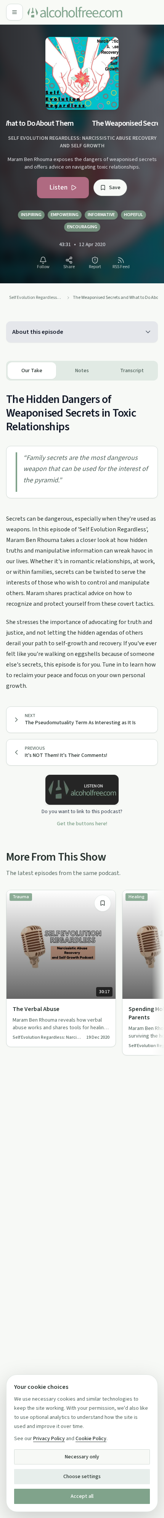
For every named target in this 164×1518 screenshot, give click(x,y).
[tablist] (82, 371)
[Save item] (102, 903)
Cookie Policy (91, 1438)
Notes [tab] (82, 370)
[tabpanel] (82, 536)
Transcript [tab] (132, 370)
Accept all (82, 1496)
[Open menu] (14, 12)
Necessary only (82, 1457)
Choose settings (82, 1476)
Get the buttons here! (82, 824)
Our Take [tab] (31, 370)
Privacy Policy (49, 1438)
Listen (58, 187)
